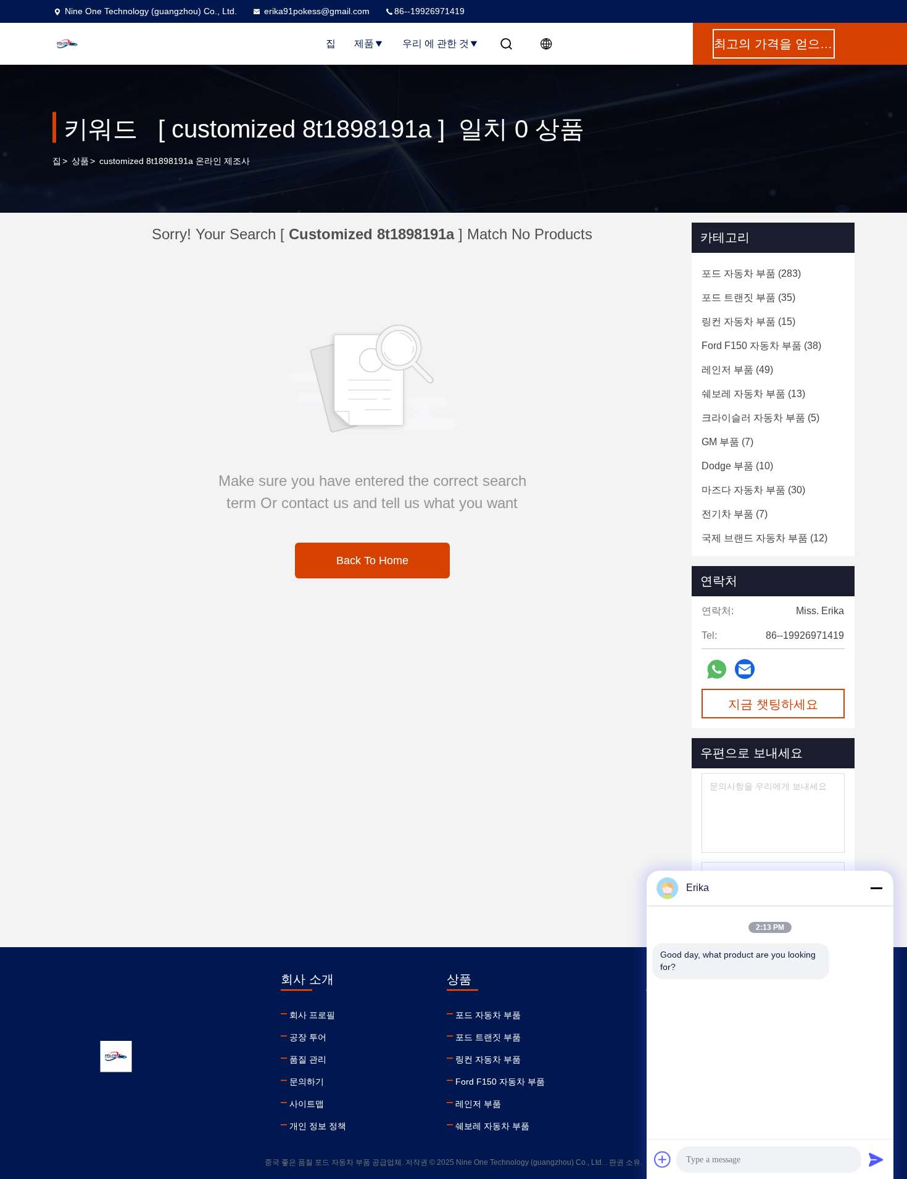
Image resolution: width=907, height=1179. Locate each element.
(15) (748, 321)
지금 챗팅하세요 (773, 704)
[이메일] (745, 669)
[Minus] (876, 888)
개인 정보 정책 (317, 1126)
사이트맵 (306, 1104)
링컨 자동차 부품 (488, 1059)
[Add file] (662, 1159)
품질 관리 (307, 1059)
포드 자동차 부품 (488, 1015)
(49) (737, 369)
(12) (764, 538)
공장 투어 (307, 1037)
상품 (80, 161)
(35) (748, 297)
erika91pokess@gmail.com (317, 11)
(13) (753, 393)
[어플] (716, 669)
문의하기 (306, 1082)
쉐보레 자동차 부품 (492, 1126)
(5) (760, 418)
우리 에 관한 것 (435, 43)
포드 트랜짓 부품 (488, 1037)
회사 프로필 (312, 1015)
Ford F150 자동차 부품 (500, 1082)
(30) (753, 490)
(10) (737, 466)
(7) (727, 442)
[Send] (876, 1159)
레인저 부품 (478, 1104)
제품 (364, 43)
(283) (751, 273)
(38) (761, 345)
